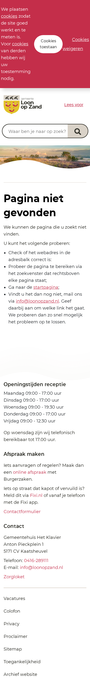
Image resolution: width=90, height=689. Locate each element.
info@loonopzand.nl (37, 301)
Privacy (11, 623)
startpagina (45, 287)
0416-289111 (36, 560)
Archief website (20, 674)
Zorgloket (14, 576)
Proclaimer (15, 636)
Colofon (12, 611)
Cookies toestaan (48, 44)
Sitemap (13, 649)
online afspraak (29, 472)
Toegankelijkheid (22, 661)
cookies (9, 16)
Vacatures (14, 598)
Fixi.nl (36, 495)
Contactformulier (22, 511)
